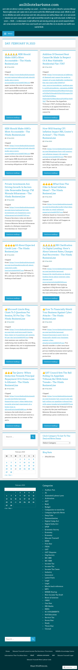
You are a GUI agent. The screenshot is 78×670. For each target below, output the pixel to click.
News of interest (51, 598)
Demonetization (51, 518)
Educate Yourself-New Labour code (39, 659)
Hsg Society (50, 555)
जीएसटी (32, 655)
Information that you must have (16, 655)
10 (24, 462)
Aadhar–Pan (50, 490)
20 (7, 469)
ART (47, 501)
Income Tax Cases (52, 569)
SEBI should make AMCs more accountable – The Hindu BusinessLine (18, 131)
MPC (47, 589)
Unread (48, 629)
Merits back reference (54, 586)
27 (7, 472)
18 (29, 466)
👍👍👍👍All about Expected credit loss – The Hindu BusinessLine (20, 248)
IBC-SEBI (48, 561)
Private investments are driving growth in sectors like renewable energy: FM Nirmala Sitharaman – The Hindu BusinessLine (19, 190)
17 (24, 466)
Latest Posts (50, 578)
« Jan (6, 475)
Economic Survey (52, 530)
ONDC (47, 600)
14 (11, 466)
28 (11, 472)
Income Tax (49, 564)
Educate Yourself (52, 538)
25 (29, 469)
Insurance (49, 575)
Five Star (48, 544)
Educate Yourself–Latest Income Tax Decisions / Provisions (33, 651)
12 (33, 462)
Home (8, 651)
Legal (47, 581)
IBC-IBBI (48, 558)
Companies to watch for (54, 510)
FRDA (47, 547)
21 (11, 469)
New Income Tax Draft (54, 595)
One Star (48, 603)
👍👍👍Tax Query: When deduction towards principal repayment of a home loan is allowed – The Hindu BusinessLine (19, 379)
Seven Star (49, 620)
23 (20, 469)
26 (33, 469)
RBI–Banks (49, 606)
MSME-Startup (51, 592)
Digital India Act (51, 524)
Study (47, 623)
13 (6, 466)
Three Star (49, 626)
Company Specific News (55, 513)
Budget (48, 507)
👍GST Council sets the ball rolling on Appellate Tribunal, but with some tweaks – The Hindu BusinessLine (57, 379)
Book (47, 504)
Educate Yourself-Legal (65, 655)
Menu (10, 33)
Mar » (10, 475)
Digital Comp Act (52, 521)
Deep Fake (49, 515)
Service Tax (49, 617)
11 (29, 462)
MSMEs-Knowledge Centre (65, 651)
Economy (48, 532)
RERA (47, 609)
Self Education (51, 615)
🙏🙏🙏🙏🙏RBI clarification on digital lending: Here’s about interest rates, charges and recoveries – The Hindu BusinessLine (58, 251)
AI (46, 493)
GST (47, 549)
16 (20, 466)
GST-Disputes (50, 552)
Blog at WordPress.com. (39, 666)
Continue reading (12, 117)
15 (15, 466)
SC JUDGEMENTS (52, 612)
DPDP (47, 527)
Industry (48, 572)
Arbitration (49, 498)
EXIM (47, 541)
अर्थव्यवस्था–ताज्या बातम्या (43, 655)
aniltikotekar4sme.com (39, 4)
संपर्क (53, 655)
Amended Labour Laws (54, 496)
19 (33, 466)
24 (24, 469)
